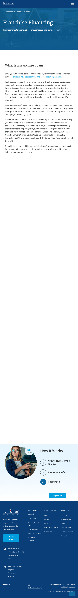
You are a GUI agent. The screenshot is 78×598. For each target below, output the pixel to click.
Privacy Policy (65, 584)
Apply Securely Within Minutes (59, 462)
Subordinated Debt (34, 533)
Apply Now (11, 538)
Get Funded (54, 482)
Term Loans (32, 519)
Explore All (48, 532)
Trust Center (72, 587)
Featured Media (66, 519)
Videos (46, 519)
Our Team (64, 515)
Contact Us (64, 536)
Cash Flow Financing (35, 529)
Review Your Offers (57, 472)
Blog (45, 515)
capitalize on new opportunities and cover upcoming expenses (35, 76)
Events (63, 524)
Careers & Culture (67, 532)
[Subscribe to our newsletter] (72, 593)
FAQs (46, 524)
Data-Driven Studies (51, 528)
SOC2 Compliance (55, 584)
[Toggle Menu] (72, 3)
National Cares (66, 528)
